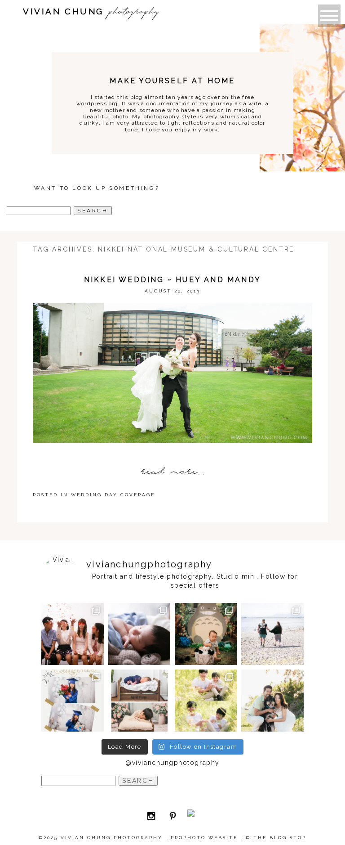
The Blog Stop (279, 837)
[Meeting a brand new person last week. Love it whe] (139, 634)
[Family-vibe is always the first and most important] (206, 701)
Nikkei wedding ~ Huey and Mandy (172, 279)
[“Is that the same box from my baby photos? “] (139, 701)
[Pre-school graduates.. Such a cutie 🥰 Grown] (72, 701)
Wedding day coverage (113, 494)
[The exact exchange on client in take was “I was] (206, 634)
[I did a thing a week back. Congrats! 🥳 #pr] (272, 634)
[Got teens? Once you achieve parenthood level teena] (72, 634)
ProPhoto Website (204, 837)
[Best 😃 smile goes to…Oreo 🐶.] (272, 701)
